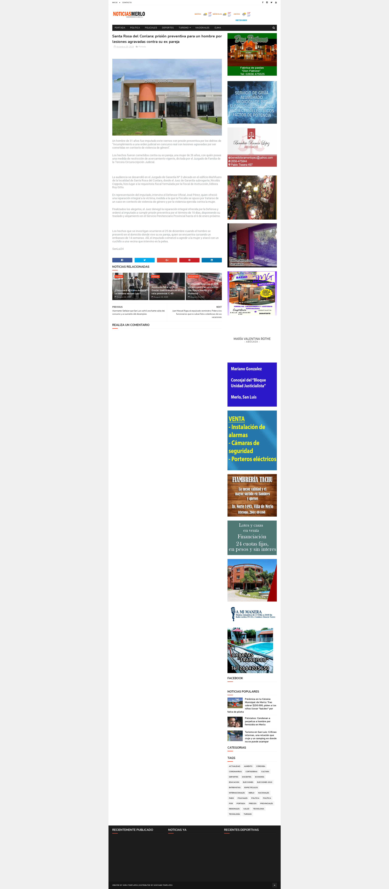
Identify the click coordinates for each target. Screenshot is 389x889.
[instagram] (267, 2)
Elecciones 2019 (264, 782)
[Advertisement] (138, 857)
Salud (246, 809)
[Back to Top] (274, 885)
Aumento (248, 766)
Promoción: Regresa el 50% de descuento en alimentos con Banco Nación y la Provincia (203, 288)
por (231, 803)
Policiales (151, 27)
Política (267, 798)
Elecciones (248, 782)
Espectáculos (251, 787)
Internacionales (237, 793)
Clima (218, 27)
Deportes (168, 27)
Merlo (251, 793)
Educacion (234, 782)
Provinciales (266, 803)
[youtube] (276, 2)
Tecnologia (258, 809)
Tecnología (234, 814)
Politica (135, 27)
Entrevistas (235, 787)
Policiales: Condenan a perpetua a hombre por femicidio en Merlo (257, 721)
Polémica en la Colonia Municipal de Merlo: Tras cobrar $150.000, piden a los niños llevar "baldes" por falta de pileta (251, 705)
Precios (252, 803)
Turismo (184, 27)
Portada (120, 27)
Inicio (115, 3)
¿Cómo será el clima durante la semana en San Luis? (130, 292)
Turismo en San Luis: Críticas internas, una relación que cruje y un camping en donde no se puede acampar (261, 737)
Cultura (265, 771)
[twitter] (271, 2)
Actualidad (193, 276)
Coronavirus (235, 771)
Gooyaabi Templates (163, 885)
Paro (231, 798)
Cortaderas (251, 771)
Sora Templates (130, 885)
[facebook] (262, 2)
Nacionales (203, 27)
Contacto (127, 3)
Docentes (246, 777)
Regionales (234, 809)
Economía (259, 777)
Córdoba (260, 766)
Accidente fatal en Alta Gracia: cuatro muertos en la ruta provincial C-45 (167, 290)
